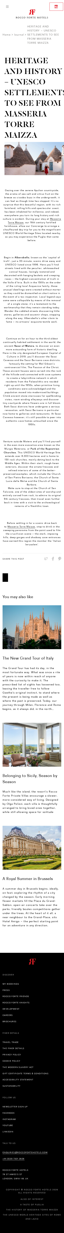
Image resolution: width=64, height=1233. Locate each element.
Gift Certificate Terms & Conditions (25, 1073)
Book (56, 7)
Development (11, 1009)
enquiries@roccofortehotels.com (25, 1152)
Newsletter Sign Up (15, 1106)
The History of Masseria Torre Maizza (32, 1210)
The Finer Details (13, 1048)
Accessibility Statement (18, 1079)
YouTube (8, 1125)
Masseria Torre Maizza (21, 526)
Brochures (10, 1021)
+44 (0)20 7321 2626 (14, 1159)
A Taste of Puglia (32, 1204)
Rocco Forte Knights (16, 1002)
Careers (8, 1015)
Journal (19, 34)
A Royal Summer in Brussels (28, 878)
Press (6, 990)
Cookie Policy (11, 1061)
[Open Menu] (7, 7)
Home (7, 34)
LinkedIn (8, 1131)
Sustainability (12, 1086)
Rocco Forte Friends (16, 996)
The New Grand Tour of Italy (28, 658)
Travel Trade (11, 1042)
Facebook (9, 1113)
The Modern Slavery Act (18, 1067)
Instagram (9, 1119)
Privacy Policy (12, 1054)
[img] (32, 627)
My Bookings (11, 984)
